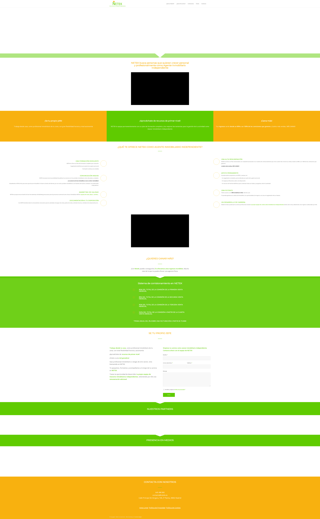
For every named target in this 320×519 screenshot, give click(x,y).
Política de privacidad (180, 389)
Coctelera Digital (138, 516)
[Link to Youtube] (209, 517)
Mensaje (165, 371)
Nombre (165, 355)
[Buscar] (208, 3)
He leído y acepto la (175, 389)
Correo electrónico (168, 363)
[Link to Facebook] (201, 517)
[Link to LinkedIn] (206, 517)
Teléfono (189, 363)
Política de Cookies (173, 508)
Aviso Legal (143, 508)
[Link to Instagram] (204, 517)
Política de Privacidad (157, 508)
